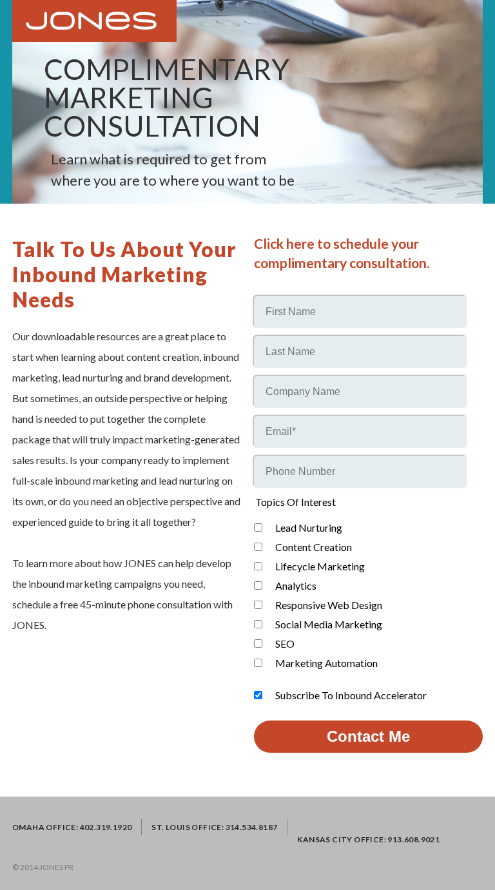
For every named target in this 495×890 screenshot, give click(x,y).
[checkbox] (366, 598)
